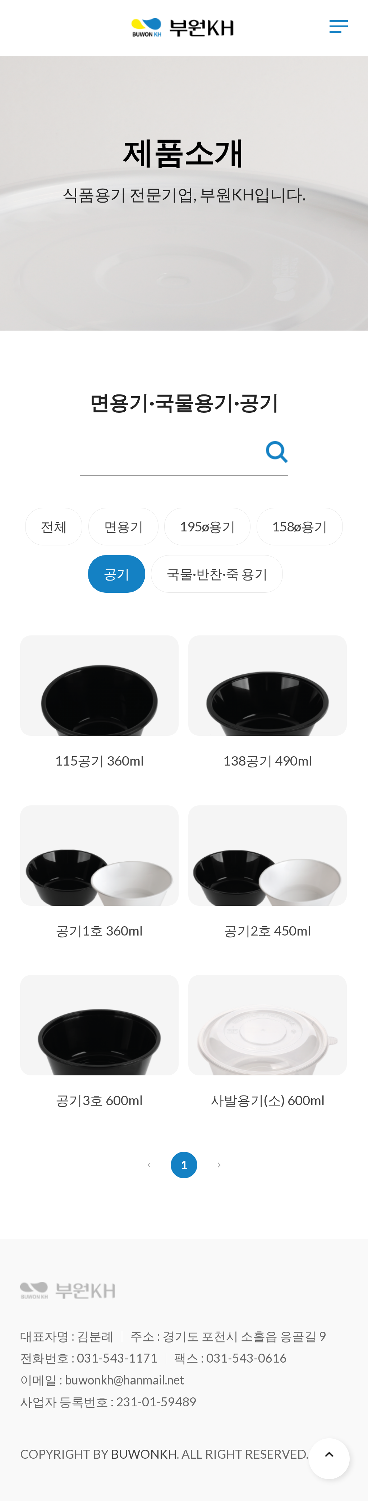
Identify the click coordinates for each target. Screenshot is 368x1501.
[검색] (277, 452)
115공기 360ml (99, 760)
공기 (117, 574)
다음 (219, 1165)
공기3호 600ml (99, 1100)
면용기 (123, 526)
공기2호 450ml (267, 930)
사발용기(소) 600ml (268, 1100)
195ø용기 (207, 526)
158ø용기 (299, 526)
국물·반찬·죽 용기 (216, 574)
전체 (54, 526)
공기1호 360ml (99, 930)
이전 (149, 1165)
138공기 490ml (267, 760)
